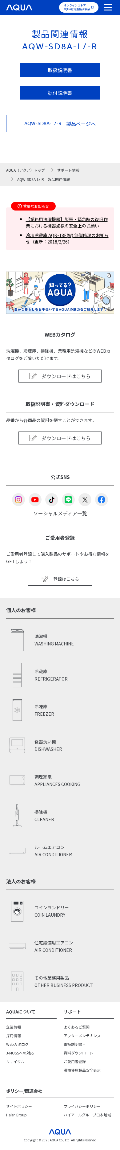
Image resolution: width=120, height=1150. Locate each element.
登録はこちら (66, 579)
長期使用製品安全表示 (82, 1070)
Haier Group (16, 1114)
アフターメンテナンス (82, 1035)
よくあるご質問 (77, 1026)
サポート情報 (68, 170)
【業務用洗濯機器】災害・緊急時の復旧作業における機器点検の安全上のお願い (67, 222)
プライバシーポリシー (82, 1106)
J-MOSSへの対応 (20, 1052)
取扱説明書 (60, 70)
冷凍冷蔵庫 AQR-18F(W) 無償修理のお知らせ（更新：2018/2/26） (67, 238)
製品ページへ (60, 123)
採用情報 (13, 1035)
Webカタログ (17, 1044)
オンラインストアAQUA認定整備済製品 (77, 7)
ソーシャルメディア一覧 (60, 513)
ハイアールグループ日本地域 (87, 1114)
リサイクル (15, 1061)
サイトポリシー (19, 1106)
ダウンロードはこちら (66, 376)
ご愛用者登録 (75, 1061)
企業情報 (13, 1026)
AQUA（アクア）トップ (25, 170)
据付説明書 (60, 92)
